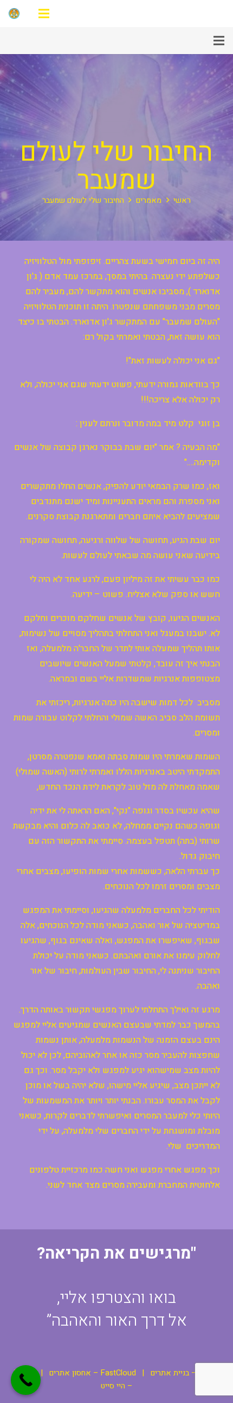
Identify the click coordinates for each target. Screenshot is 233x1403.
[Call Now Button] (26, 1380)
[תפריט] (43, 13)
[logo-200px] (14, 13)
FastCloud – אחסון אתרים (92, 1373)
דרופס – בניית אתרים (185, 1373)
